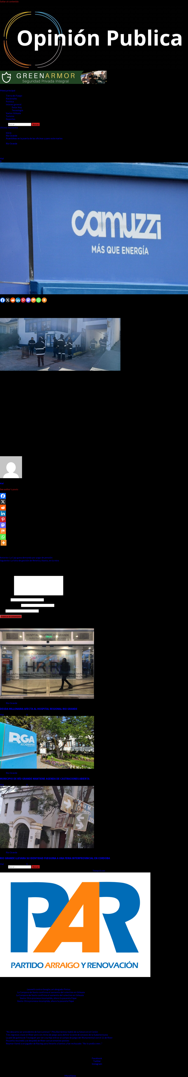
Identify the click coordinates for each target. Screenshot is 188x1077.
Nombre (5, 599)
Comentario (7, 594)
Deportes (10, 119)
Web (2, 610)
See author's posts (9, 489)
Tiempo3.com (99, 870)
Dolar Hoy (17, 107)
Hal (2, 158)
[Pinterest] (23, 300)
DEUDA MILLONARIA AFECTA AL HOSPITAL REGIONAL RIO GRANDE (38, 709)
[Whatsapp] (38, 300)
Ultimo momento (9, 127)
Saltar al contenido (9, 1)
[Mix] (33, 300)
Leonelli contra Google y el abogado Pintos (48, 989)
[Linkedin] (18, 300)
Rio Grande (11, 143)
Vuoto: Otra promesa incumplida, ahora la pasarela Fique (48, 998)
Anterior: (26, 557)
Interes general (13, 104)
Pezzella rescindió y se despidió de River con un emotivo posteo (37, 1040)
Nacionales (11, 98)
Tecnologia (17, 110)
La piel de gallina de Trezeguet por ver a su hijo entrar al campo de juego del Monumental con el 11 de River (59, 1037)
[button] (7, 90)
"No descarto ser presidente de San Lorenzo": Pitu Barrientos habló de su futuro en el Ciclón (52, 1031)
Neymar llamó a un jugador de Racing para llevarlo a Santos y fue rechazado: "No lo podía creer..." (54, 1043)
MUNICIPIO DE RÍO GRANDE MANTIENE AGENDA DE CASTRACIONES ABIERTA (44, 778)
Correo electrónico (10, 605)
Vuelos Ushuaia (13, 113)
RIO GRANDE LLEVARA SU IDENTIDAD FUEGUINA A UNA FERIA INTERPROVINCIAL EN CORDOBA (55, 858)
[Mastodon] (28, 300)
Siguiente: (29, 560)
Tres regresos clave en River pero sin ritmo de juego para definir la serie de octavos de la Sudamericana (57, 1034)
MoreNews (70, 1075)
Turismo (10, 116)
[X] (7, 300)
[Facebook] (2, 300)
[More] (44, 300)
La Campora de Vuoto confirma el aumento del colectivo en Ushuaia (51, 992)
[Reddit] (12, 300)
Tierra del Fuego (14, 95)
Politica (10, 101)
